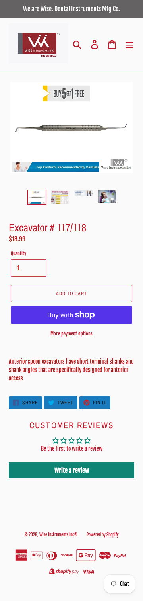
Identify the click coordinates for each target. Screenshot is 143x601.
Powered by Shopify (103, 535)
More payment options (71, 334)
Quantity (18, 253)
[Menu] (129, 44)
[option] (36, 198)
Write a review (71, 470)
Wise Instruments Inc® (58, 535)
